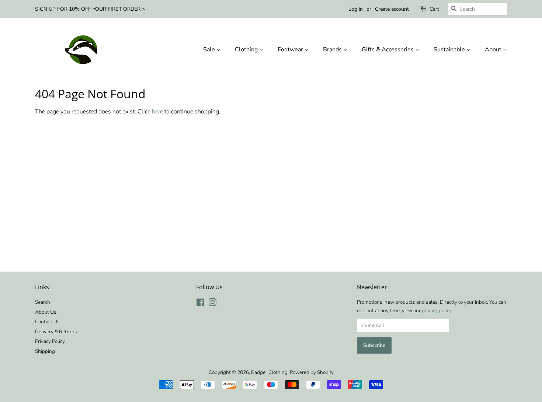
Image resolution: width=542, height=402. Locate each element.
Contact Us (47, 321)
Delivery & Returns (56, 331)
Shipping (45, 351)
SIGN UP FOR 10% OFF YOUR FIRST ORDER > (90, 9)
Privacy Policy (50, 341)
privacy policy (436, 310)
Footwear (291, 49)
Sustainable (450, 49)
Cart (434, 9)
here (157, 112)
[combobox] (477, 9)
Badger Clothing (269, 372)
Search (42, 302)
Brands (333, 49)
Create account (392, 9)
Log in (355, 9)
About (494, 49)
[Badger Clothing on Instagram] (212, 303)
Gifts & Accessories (388, 49)
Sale (209, 49)
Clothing (247, 49)
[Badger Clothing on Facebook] (200, 303)
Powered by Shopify (312, 372)
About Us (45, 312)
